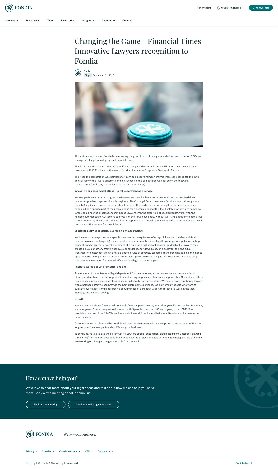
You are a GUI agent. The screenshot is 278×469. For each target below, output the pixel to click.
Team (50, 20)
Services (10, 20)
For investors (204, 7)
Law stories (68, 20)
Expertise (31, 20)
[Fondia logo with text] (18, 8)
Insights (86, 20)
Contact (127, 20)
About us (107, 20)
